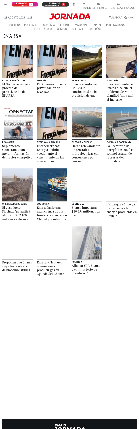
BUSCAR (117, 17)
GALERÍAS (95, 29)
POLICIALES (31, 25)
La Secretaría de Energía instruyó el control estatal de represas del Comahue (120, 153)
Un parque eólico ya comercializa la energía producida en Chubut (121, 210)
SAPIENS (97, 25)
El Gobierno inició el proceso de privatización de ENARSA (16, 90)
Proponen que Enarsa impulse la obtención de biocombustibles (17, 266)
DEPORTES (65, 25)
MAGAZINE (81, 25)
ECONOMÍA (48, 25)
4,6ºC (131, 17)
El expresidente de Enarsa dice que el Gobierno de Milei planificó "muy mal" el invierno (120, 91)
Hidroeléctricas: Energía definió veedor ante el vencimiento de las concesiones (50, 153)
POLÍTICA (15, 25)
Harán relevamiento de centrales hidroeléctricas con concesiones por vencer (86, 153)
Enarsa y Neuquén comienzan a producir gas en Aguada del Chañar (50, 268)
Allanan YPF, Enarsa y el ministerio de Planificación (86, 269)
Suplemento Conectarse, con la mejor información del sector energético (17, 151)
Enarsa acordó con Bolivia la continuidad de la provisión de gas (85, 90)
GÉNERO (62, 29)
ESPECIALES (78, 29)
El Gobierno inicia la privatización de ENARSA (51, 88)
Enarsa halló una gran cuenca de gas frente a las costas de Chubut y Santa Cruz (52, 213)
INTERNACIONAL (116, 25)
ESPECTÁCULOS (43, 29)
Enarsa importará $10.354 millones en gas (86, 211)
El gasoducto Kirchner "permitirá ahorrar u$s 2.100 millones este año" (16, 213)
